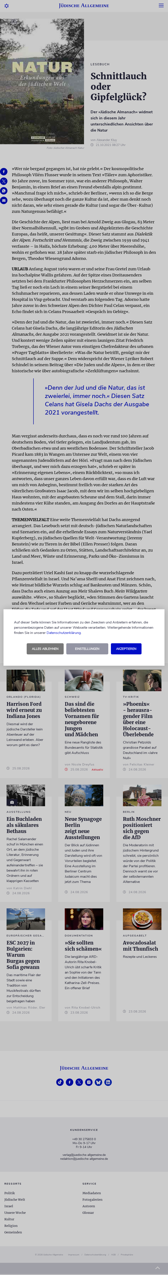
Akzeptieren (126, 649)
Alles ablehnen (45, 649)
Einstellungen (87, 649)
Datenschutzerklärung (64, 632)
